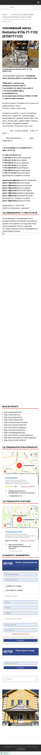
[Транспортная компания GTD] (5, 561)
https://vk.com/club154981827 (15, 440)
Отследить (20, 668)
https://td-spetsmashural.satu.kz (16, 422)
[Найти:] (20, 7)
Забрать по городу (13, 586)
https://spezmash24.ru (12, 415)
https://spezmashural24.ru (13, 420)
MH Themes (21, 749)
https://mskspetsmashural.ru (14, 430)
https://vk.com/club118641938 (15, 425)
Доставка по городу (11, 590)
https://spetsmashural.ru (13, 412)
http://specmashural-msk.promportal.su (18, 435)
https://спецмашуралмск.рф (14, 432)
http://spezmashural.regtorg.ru (15, 427)
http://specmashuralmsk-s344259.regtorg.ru (20, 438)
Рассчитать (20, 640)
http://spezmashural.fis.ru (13, 417)
